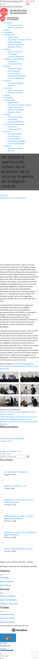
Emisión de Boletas (7, 622)
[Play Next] (5, 648)
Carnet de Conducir (7, 614)
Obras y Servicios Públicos (16, 198)
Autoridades (4, 578)
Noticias (3, 198)
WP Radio (3, 643)
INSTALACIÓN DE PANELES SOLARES (18, 549)
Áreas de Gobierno (7, 582)
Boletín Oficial (5, 585)
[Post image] (5, 433)
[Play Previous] (1, 648)
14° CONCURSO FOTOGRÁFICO (12, 439)
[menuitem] (8, 23)
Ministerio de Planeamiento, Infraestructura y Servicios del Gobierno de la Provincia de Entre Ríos (19, 366)
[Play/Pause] (3, 648)
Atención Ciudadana (7, 596)
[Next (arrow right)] (3, 658)
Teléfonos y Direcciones (9, 604)
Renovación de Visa (7, 618)
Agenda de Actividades (8, 600)
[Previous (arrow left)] (1, 658)
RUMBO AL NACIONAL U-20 (11, 451)
